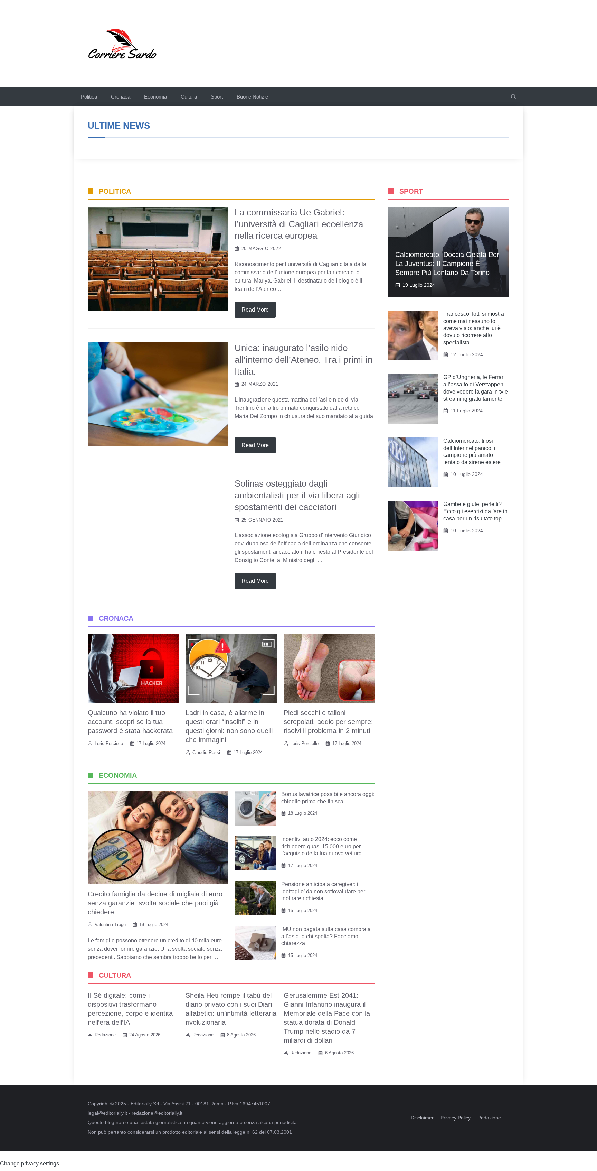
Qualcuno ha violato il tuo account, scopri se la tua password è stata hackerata (130, 722)
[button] (513, 96)
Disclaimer (422, 1118)
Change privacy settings (29, 1164)
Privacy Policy (455, 1118)
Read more (255, 310)
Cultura (189, 97)
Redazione (105, 1035)
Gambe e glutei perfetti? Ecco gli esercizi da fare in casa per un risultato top (475, 511)
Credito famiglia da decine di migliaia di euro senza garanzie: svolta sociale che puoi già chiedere (155, 903)
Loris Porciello (109, 743)
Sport (217, 97)
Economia (155, 97)
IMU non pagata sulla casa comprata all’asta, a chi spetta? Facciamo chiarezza (326, 936)
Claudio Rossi (206, 752)
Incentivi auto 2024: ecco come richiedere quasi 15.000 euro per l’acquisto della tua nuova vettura (321, 846)
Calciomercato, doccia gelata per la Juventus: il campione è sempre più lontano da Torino (447, 263)
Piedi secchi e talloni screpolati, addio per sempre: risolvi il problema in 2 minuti (328, 722)
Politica (89, 97)
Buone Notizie (252, 97)
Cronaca (120, 97)
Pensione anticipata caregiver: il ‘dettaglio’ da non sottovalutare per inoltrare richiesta (323, 891)
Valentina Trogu (110, 924)
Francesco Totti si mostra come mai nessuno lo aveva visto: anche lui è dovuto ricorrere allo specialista (473, 328)
